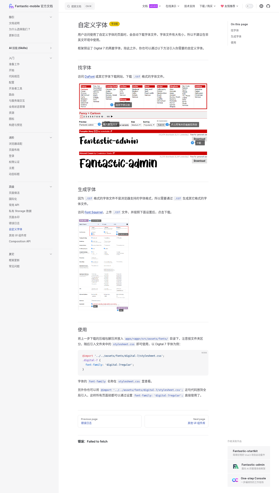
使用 (233, 42)
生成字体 (236, 36)
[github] (268, 6)
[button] (31, 17)
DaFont (90, 76)
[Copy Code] (202, 356)
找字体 (235, 30)
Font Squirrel (94, 212)
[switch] (249, 6)
